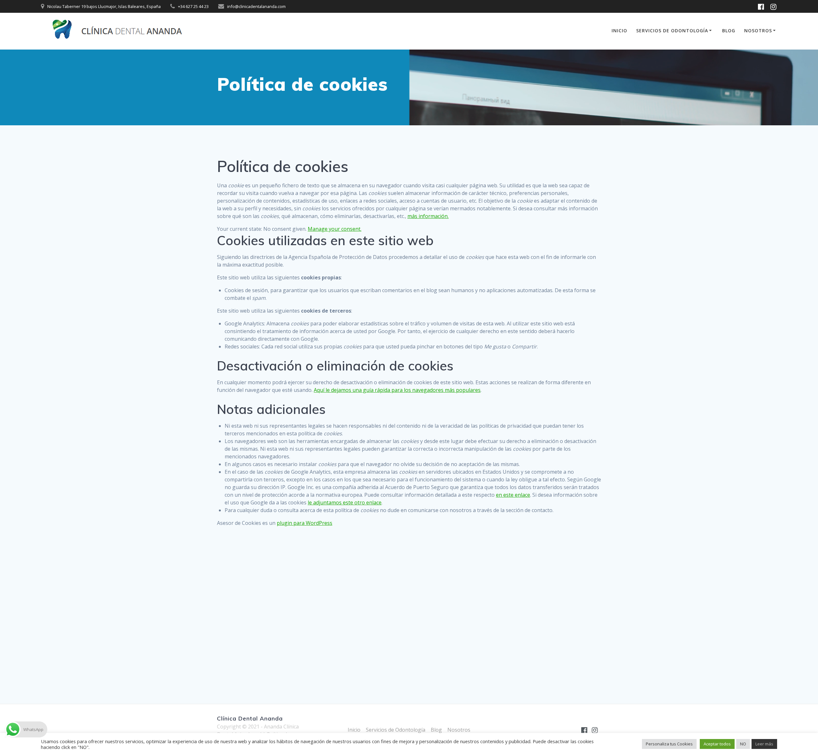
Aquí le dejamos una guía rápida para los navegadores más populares (397, 389)
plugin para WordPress (304, 522)
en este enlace (513, 494)
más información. (428, 216)
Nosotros (758, 30)
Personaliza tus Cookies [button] (669, 744)
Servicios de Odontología (672, 30)
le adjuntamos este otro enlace (345, 502)
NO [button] (743, 744)
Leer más (764, 744)
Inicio (619, 30)
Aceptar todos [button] (717, 744)
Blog (728, 30)
